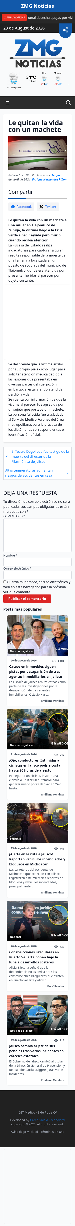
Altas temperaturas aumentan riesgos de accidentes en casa (29, 473)
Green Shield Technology (47, 1120)
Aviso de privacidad (24, 1132)
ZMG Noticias (37, 6)
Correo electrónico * (17, 568)
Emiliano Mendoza (52, 701)
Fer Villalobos (55, 986)
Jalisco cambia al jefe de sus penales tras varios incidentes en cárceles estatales (36, 1051)
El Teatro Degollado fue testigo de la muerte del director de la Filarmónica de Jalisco (40, 456)
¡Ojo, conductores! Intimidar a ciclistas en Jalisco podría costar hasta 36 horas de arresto (35, 765)
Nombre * (10, 555)
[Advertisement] (37, 322)
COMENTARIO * (14, 516)
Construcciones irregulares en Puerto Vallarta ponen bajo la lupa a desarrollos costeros (34, 957)
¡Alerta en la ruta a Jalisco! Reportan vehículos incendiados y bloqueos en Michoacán (37, 859)
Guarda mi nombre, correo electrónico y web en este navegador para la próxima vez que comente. (36, 587)
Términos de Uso (52, 1132)
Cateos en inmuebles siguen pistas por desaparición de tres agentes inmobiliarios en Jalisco (35, 671)
